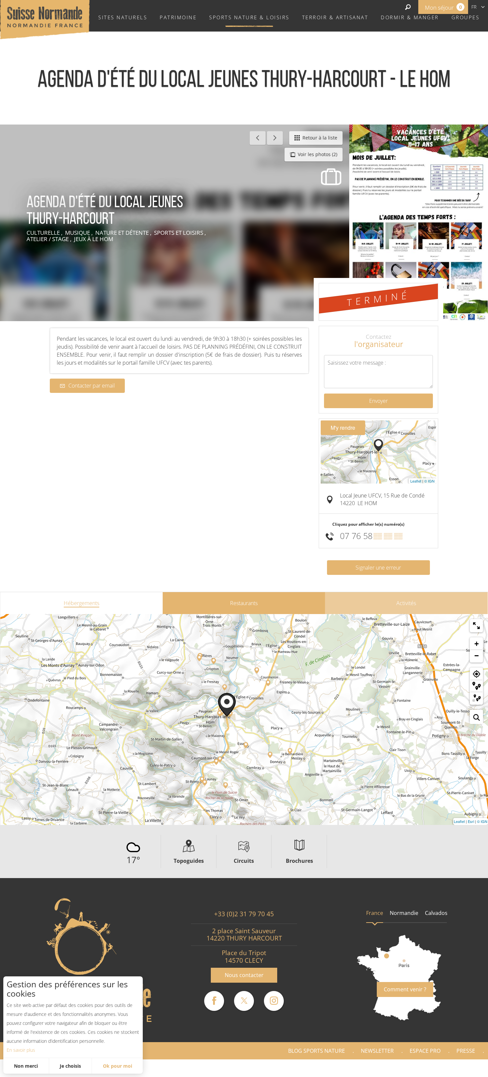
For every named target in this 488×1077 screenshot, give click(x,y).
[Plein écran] (476, 626)
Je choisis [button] (70, 1066)
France (374, 913)
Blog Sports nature (316, 1050)
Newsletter (377, 1050)
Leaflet (415, 481)
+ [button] (476, 644)
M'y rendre (343, 427)
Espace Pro (425, 1050)
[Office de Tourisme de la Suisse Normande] (45, 19)
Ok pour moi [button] (117, 1066)
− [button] (476, 656)
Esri (471, 821)
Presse (465, 1050)
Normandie (404, 913)
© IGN (429, 481)
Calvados (436, 913)
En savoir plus (21, 1050)
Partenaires (459, 1068)
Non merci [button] (26, 1066)
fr (473, 7)
